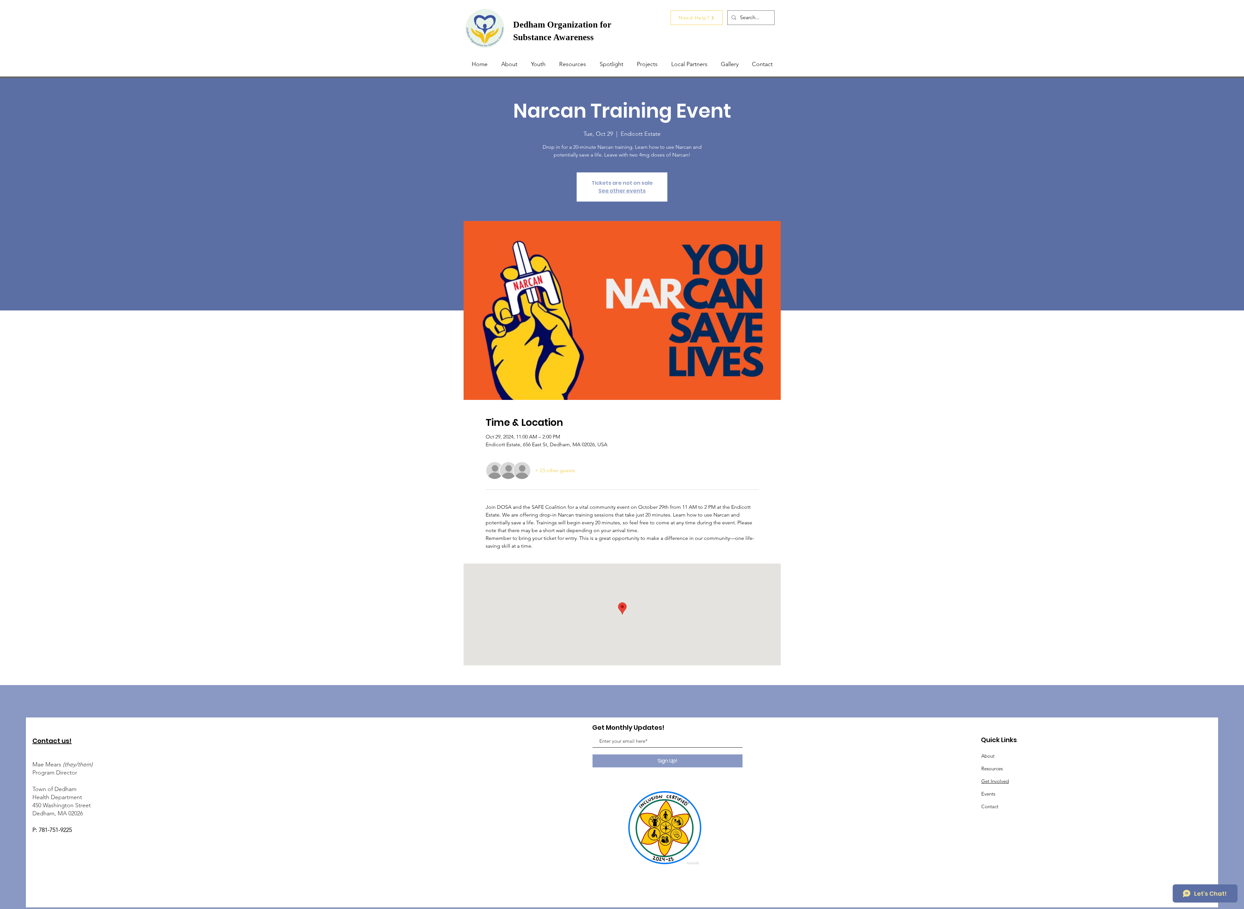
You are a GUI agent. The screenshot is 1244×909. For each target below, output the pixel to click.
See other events (622, 190)
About (988, 756)
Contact (989, 806)
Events (988, 794)
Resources (992, 768)
